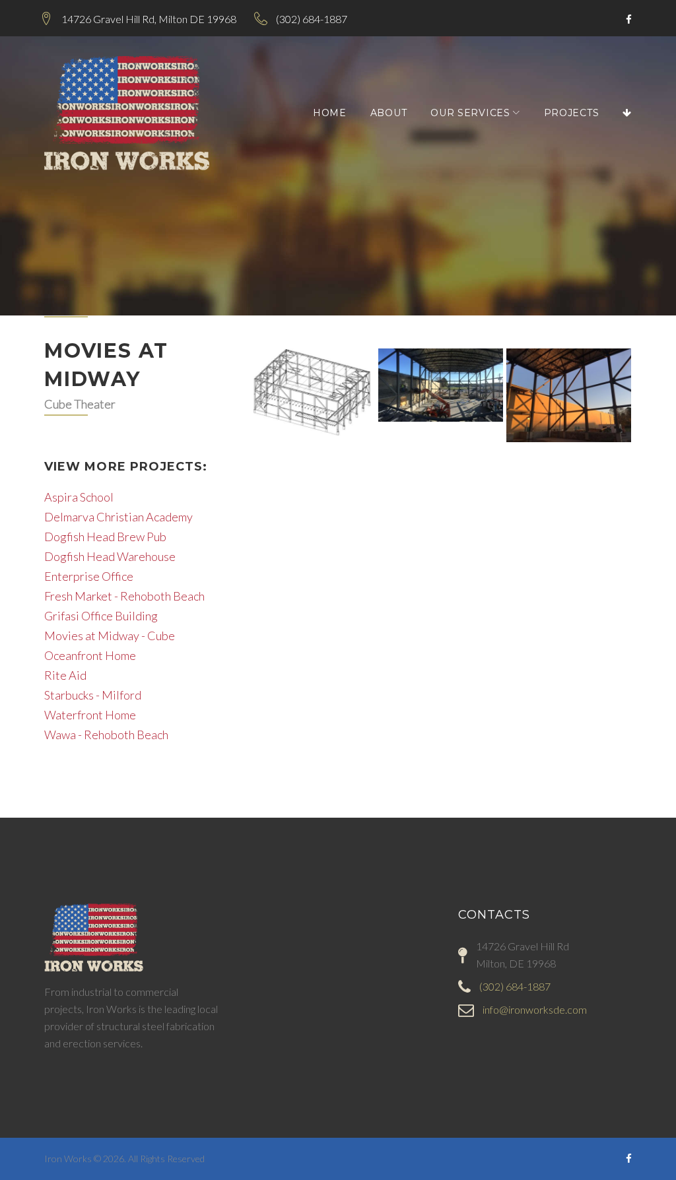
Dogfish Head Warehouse (110, 556)
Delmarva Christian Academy (118, 516)
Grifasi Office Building (101, 615)
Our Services (470, 113)
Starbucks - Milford (92, 695)
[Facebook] (629, 20)
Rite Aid (65, 675)
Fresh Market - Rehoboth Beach (124, 596)
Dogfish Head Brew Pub (105, 536)
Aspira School (79, 497)
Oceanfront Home (90, 655)
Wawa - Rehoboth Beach (106, 734)
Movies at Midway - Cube (109, 635)
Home (330, 113)
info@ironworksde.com (535, 1009)
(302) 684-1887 (311, 19)
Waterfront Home (90, 714)
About (388, 113)
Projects (571, 113)
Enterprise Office (88, 576)
